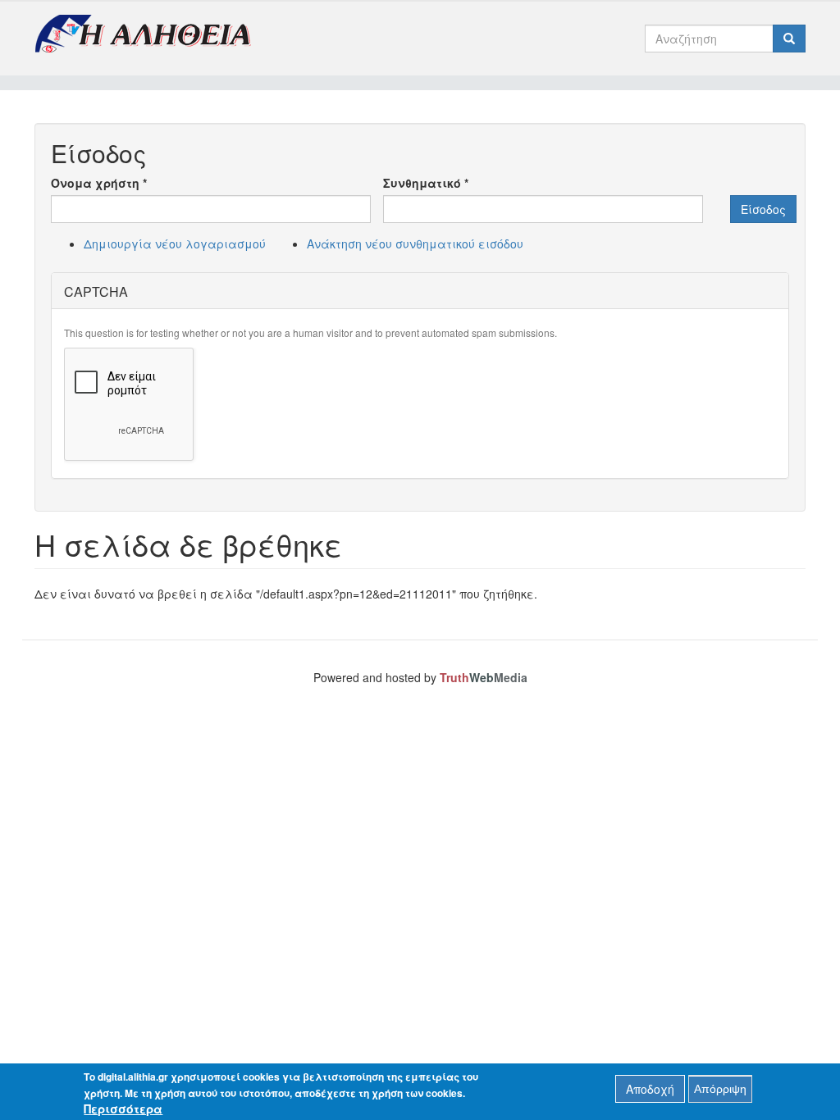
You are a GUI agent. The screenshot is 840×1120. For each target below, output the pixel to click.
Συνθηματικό (425, 183)
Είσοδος (763, 209)
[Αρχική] (148, 33)
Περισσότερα (123, 1108)
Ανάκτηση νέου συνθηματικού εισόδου (415, 243)
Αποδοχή (650, 1089)
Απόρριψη (720, 1088)
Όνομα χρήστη (99, 183)
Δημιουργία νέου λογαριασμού (175, 243)
